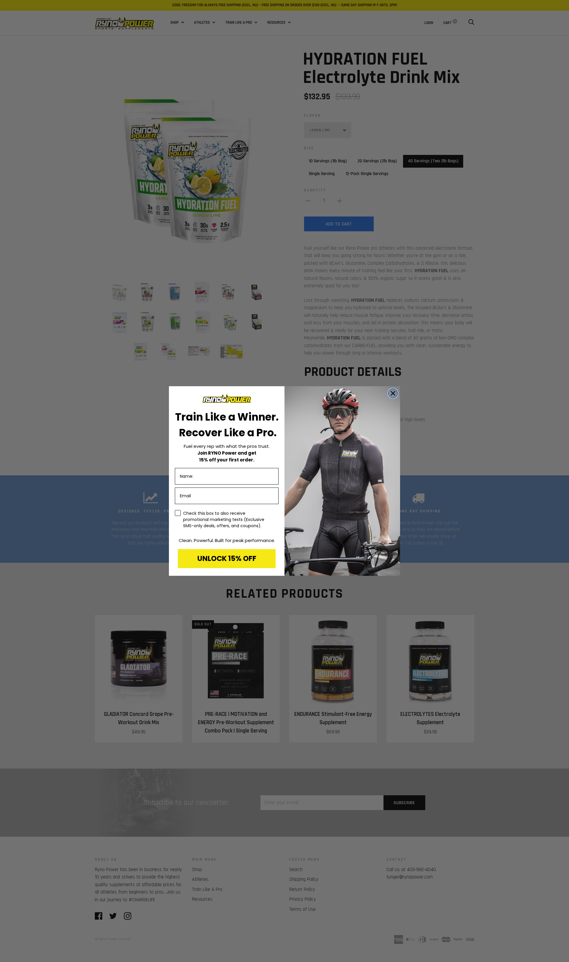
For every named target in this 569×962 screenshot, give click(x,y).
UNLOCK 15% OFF (226, 558)
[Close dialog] (393, 393)
